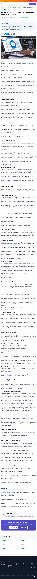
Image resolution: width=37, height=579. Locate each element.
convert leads (30, 86)
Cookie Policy (32, 568)
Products (10, 3)
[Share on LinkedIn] (5, 34)
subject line (28, 347)
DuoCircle (31, 560)
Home (2, 7)
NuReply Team (6, 17)
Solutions (14, 3)
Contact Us (32, 562)
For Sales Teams (18, 562)
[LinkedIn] (3, 564)
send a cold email (12, 457)
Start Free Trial (32, 3)
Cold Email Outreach (10, 563)
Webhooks (24, 564)
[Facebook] (4, 564)
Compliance (32, 563)
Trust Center (32, 564)
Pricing (19, 3)
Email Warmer (10, 565)
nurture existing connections (14, 152)
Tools (23, 3)
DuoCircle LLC (4, 562)
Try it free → (30, 1)
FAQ (21, 3)
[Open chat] (34, 576)
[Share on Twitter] (7, 34)
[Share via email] (14, 34)
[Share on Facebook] (9, 34)
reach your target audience (12, 375)
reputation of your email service (11, 374)
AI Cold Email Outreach (10, 561)
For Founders (18, 560)
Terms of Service (32, 567)
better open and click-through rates (29, 292)
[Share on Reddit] (11, 34)
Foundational (9, 7)
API (23, 563)
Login (26, 3)
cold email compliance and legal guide (26, 82)
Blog (5, 7)
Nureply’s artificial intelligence (8, 492)
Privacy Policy (32, 566)
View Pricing (23, 527)
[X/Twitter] (1, 564)
